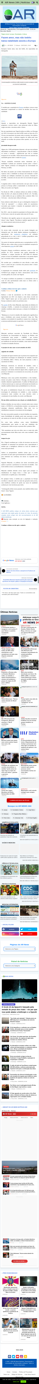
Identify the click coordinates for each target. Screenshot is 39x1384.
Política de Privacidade (25, 1372)
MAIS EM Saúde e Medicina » (31, 860)
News (31, 1117)
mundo (24, 157)
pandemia (32, 270)
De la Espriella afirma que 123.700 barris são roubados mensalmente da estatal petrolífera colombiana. (22, 1191)
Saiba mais (16, 1381)
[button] (37, 2)
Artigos (5, 1117)
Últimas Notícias (10, 290)
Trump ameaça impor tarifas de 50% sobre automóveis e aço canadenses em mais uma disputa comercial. (22, 1184)
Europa (21, 107)
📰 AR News (9, 1114)
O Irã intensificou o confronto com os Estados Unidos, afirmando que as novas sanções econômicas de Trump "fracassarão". (23, 1029)
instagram (12, 934)
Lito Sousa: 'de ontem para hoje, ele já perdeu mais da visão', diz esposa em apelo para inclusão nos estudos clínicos (23, 1038)
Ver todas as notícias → (19, 1261)
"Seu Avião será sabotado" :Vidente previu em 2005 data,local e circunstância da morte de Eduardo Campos (23, 1020)
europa (12, 34)
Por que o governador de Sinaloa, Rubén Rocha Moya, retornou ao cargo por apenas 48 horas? (22, 1177)
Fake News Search (30, 1374)
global (12, 246)
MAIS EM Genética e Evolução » (29, 839)
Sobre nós (6, 1374)
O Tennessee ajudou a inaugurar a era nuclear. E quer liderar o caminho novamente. (18, 1169)
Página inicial (5, 34)
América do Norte (14, 1117)
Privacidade (26, 27)
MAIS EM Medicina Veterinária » (29, 921)
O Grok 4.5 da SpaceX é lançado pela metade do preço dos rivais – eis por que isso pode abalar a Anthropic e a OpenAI (19, 1009)
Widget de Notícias (17, 1374)
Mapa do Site (19, 1377)
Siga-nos (3, 99)
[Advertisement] (19, 1140)
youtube (30, 934)
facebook (11, 929)
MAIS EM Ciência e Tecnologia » (29, 880)
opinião (5, 305)
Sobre (15, 27)
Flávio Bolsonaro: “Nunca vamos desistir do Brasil (21, 1254)
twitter (30, 929)
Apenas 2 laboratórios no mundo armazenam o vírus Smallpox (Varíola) (28, 1310)
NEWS (4, 121)
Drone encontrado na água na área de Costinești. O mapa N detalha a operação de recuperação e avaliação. (22, 1058)
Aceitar (23, 1381)
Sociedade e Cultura (21, 34)
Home (11, 27)
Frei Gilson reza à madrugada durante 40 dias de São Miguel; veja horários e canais (23, 1086)
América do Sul (24, 1117)
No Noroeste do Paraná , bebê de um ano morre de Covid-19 (10, 1331)
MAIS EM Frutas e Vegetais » (30, 901)
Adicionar (19, 560)
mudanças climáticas (20, 234)
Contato (19, 27)
